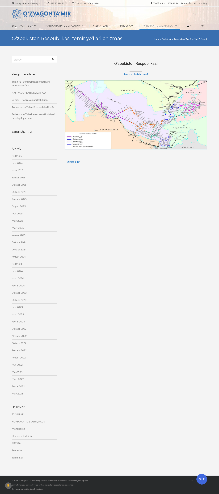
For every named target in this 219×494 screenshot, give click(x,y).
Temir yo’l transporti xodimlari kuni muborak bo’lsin (31, 83)
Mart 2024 (18, 278)
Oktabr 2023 (19, 299)
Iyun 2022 (17, 364)
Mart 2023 (18, 314)
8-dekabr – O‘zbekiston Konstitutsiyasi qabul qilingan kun (33, 116)
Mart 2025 (18, 227)
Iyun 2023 (17, 307)
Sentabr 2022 (19, 350)
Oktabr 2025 (19, 191)
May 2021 (17, 393)
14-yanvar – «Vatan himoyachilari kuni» (33, 106)
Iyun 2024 (17, 271)
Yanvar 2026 (18, 177)
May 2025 (17, 220)
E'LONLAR (18, 414)
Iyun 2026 (17, 163)
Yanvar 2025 (18, 235)
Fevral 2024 (18, 285)
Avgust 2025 (19, 206)
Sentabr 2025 (19, 199)
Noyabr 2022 (19, 335)
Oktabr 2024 (19, 249)
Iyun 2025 (17, 213)
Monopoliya (18, 428)
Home (156, 39)
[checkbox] (8, 485)
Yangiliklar (17, 457)
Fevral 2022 (18, 386)
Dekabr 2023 (19, 292)
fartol (18, 489)
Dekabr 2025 (19, 184)
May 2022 (17, 371)
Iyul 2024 (17, 263)
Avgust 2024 (19, 256)
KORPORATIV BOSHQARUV (28, 421)
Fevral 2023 (18, 321)
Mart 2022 (18, 379)
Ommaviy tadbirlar (22, 435)
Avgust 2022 (19, 357)
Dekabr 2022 (19, 328)
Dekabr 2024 (19, 242)
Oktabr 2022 (19, 343)
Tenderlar (17, 450)
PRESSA (16, 443)
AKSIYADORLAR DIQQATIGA (29, 92)
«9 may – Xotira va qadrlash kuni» (30, 99)
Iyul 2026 (17, 155)
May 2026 (17, 170)
